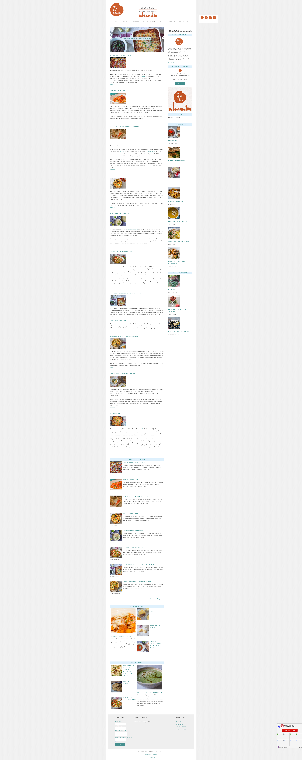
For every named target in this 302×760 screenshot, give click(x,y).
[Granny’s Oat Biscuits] (117, 688)
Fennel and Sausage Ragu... (121, 636)
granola (158, 326)
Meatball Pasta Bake (176, 201)
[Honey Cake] (180, 132)
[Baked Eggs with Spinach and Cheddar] (137, 381)
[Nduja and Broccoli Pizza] (137, 421)
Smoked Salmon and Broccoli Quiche (137, 38)
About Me (179, 721)
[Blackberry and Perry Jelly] (180, 323)
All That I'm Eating (134, 10)
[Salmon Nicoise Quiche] (137, 183)
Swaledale (142, 76)
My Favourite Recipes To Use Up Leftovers (125, 293)
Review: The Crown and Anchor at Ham (125, 126)
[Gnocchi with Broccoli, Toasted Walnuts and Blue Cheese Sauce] (117, 672)
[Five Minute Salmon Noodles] (137, 259)
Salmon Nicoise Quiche (118, 176)
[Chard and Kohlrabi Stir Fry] (180, 233)
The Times (122, 151)
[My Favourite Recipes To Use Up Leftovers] (137, 300)
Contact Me (179, 724)
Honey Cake (172, 140)
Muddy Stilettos (152, 151)
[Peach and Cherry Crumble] (180, 172)
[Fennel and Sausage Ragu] (123, 621)
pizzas (131, 447)
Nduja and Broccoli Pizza (120, 413)
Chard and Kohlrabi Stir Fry (179, 241)
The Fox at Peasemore (176, 161)
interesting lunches (133, 229)
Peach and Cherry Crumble (178, 181)
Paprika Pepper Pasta (118, 90)
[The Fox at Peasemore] (180, 152)
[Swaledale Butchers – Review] (137, 62)
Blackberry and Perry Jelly (178, 331)
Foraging (171, 289)
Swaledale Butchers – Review (121, 55)
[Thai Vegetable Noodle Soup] (137, 221)
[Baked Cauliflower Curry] (180, 213)
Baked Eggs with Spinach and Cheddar (124, 373)
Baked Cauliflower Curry (178, 221)
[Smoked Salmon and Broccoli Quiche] (137, 343)
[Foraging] (180, 281)
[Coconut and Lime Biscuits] (143, 632)
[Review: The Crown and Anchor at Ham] (137, 134)
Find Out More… (172, 62)
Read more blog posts (157, 599)
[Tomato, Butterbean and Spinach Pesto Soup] (143, 648)
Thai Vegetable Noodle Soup (120, 213)
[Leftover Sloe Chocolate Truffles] (180, 301)
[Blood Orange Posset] (143, 615)
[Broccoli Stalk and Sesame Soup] (150, 677)
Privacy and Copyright (151, 754)
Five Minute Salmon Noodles (121, 251)
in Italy (141, 429)
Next (163, 38)
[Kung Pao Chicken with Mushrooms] (180, 253)
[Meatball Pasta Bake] (180, 193)
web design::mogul (151, 757)
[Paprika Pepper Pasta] (137, 98)
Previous (110, 38)
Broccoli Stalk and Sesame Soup (149, 692)
